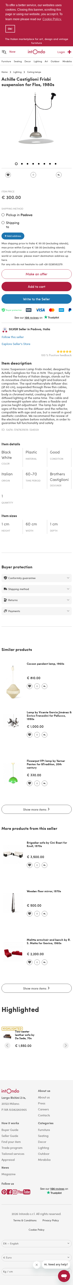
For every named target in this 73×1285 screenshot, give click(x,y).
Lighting (38, 61)
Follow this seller (13, 337)
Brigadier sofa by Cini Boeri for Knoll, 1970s (47, 844)
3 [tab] (27, 163)
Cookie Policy (36, 1229)
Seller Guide (9, 1136)
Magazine (8, 1174)
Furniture (6, 61)
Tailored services (12, 1154)
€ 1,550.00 (23, 1045)
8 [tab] (55, 163)
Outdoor (55, 61)
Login (61, 52)
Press (41, 1103)
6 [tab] (44, 163)
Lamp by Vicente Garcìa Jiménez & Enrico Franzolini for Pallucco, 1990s (49, 715)
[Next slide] (66, 1046)
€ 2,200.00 (35, 953)
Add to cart (36, 286)
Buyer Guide (9, 1130)
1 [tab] (16, 163)
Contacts (44, 1115)
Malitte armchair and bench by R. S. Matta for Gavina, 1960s (49, 941)
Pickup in (19, 215)
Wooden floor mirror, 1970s (44, 891)
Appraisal (8, 1160)
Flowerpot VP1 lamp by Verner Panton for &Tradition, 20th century (46, 764)
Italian (7, 474)
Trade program (11, 1148)
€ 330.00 (34, 774)
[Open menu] (4, 52)
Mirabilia (67, 61)
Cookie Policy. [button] (52, 19)
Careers (43, 1109)
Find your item (11, 1142)
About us (44, 1097)
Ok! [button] (10, 28)
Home (4, 71)
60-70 (31, 474)
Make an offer (36, 274)
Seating (18, 61)
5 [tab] (38, 163)
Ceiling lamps (34, 71)
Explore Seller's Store (16, 344)
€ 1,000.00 (35, 726)
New (12, 51)
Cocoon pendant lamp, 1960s (45, 664)
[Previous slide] (7, 1046)
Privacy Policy (50, 1220)
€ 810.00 (33, 677)
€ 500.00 (34, 905)
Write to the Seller (36, 299)
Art (46, 61)
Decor (28, 61)
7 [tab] (50, 163)
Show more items (35, 809)
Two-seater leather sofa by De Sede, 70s (24, 1034)
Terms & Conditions (24, 1220)
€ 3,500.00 (35, 856)
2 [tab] (22, 163)
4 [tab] (33, 163)
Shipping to (12, 225)
